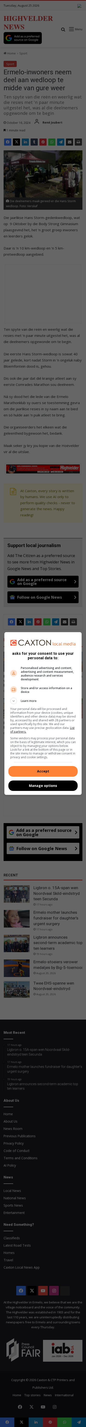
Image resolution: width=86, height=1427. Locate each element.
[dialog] (43, 713)
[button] (43, 701)
